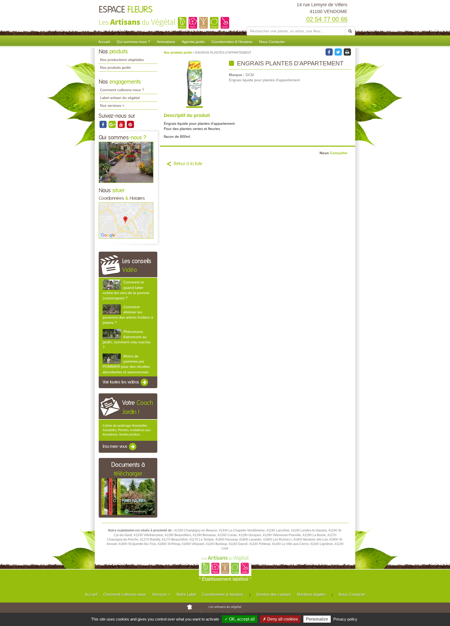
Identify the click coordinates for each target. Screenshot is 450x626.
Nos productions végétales (122, 60)
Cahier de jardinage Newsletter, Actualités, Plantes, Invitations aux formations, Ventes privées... (127, 430)
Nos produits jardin (115, 67)
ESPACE (126, 9)
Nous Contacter (272, 42)
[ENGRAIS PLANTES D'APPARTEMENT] (194, 84)
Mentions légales (311, 594)
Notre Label (186, 594)
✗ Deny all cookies (280, 619)
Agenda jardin (193, 42)
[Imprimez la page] (347, 52)
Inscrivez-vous (115, 447)
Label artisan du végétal (120, 98)
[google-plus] (112, 124)
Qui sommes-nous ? (133, 42)
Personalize (317, 619)
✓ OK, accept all (239, 619)
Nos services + (112, 105)
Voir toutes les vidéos (121, 382)
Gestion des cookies (273, 594)
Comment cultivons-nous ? (122, 90)
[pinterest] (130, 124)
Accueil (104, 42)
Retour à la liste (188, 164)
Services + (161, 594)
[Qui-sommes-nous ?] (126, 162)
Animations (166, 42)
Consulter (333, 153)
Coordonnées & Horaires (231, 42)
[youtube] (121, 124)
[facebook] (103, 124)
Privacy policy (345, 619)
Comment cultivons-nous (124, 594)
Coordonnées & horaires (222, 594)
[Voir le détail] (112, 285)
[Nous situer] (126, 220)
